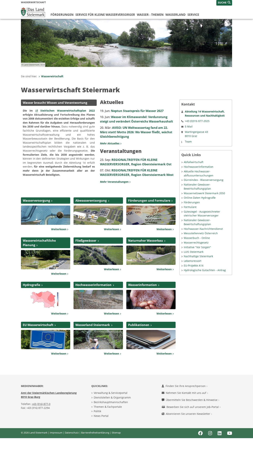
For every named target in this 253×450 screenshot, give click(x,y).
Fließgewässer (85, 241)
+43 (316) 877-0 (41, 404)
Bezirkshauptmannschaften (111, 402)
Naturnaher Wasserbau (145, 241)
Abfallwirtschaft (193, 162)
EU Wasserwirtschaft (38, 325)
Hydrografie (31, 285)
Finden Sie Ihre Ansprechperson (186, 386)
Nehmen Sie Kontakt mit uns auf (186, 393)
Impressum (56, 432)
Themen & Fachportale (108, 406)
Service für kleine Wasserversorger (105, 15)
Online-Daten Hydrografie (200, 197)
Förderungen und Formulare (149, 200)
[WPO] (45, 259)
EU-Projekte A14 (193, 265)
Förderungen (62, 15)
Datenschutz (72, 432)
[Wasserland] (98, 339)
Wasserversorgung (36, 200)
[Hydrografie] (45, 299)
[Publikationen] (151, 339)
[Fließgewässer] (98, 255)
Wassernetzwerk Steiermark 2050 (204, 193)
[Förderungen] (151, 215)
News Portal (101, 416)
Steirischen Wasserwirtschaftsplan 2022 (67, 110)
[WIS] (151, 299)
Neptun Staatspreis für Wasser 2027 (132, 111)
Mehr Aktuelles (110, 143)
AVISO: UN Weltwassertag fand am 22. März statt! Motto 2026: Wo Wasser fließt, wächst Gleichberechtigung (136, 132)
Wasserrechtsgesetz (196, 242)
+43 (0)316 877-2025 (197, 121)
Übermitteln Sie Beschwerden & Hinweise (192, 400)
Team (188, 141)
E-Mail (189, 126)
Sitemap (116, 432)
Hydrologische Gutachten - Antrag (205, 270)
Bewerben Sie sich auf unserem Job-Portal (193, 407)
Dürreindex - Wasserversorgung (203, 180)
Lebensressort (192, 261)
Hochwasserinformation (93, 285)
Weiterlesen (59, 229)
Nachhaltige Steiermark (198, 256)
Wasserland (175, 15)
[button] (224, 3)
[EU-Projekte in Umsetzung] (45, 339)
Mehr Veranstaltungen (114, 181)
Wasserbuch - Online (197, 238)
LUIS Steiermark (193, 252)
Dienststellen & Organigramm (112, 397)
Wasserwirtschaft (52, 76)
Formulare (190, 207)
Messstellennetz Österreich (201, 233)
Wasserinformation (142, 285)
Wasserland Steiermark (92, 325)
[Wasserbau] (151, 255)
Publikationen (138, 325)
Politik (97, 411)
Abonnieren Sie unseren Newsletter (188, 414)
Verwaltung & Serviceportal (110, 393)
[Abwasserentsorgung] (98, 215)
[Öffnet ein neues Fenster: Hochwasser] (98, 299)
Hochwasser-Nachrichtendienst (203, 229)
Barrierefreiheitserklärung (95, 432)
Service (193, 15)
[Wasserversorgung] (45, 215)
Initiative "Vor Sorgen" (197, 247)
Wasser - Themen (150, 15)
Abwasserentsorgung (91, 200)
